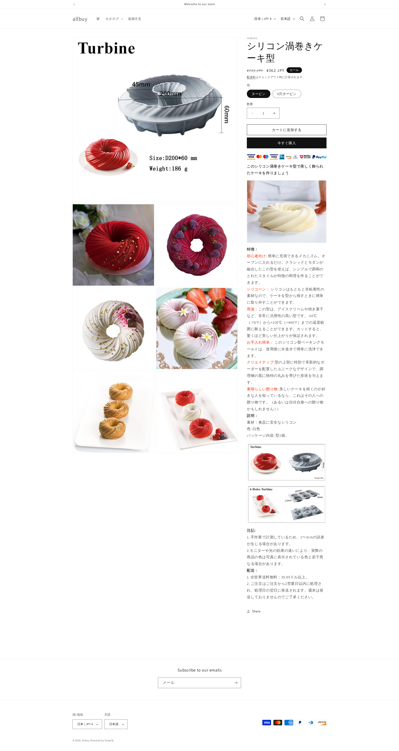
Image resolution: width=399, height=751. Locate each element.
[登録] (236, 682)
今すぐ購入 (287, 143)
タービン (259, 94)
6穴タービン (286, 94)
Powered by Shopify (102, 740)
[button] (114, 19)
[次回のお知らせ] (325, 4)
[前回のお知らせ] (74, 4)
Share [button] (256, 611)
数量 (250, 104)
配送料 (251, 77)
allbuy (86, 740)
